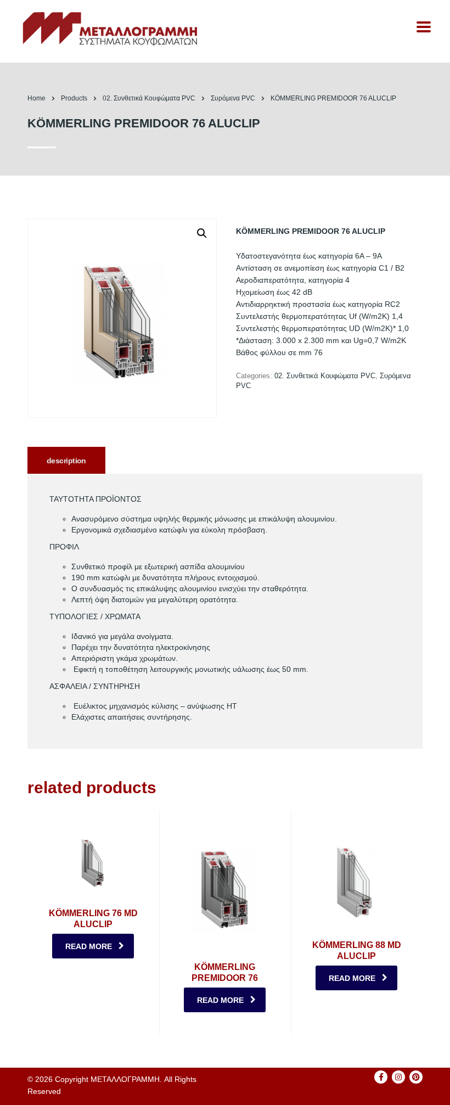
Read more (88, 946)
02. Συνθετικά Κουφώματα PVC (324, 376)
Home (36, 98)
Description (66, 460)
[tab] (66, 460)
